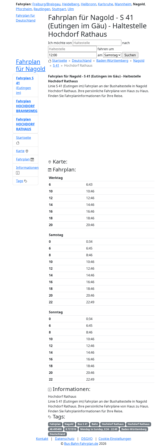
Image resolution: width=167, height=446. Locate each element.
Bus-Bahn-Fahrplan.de (81, 443)
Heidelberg (70, 4)
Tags (19, 181)
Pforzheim (24, 9)
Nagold (138, 60)
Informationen (27, 167)
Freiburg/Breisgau (46, 4)
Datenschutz (65, 438)
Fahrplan (23, 159)
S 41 (56, 65)
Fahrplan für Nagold (30, 64)
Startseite (59, 60)
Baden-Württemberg (112, 60)
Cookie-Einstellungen (115, 438)
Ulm (71, 9)
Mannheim (123, 4)
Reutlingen (42, 9)
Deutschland (81, 60)
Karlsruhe (105, 4)
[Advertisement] (101, 130)
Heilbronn (88, 4)
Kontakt (42, 438)
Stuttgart (59, 9)
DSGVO (87, 438)
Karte (20, 151)
